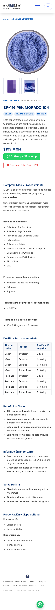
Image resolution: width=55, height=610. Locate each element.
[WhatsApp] (40, 604)
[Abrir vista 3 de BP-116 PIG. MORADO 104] (29, 86)
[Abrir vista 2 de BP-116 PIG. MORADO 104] (11, 86)
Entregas (42, 582)
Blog (15, 585)
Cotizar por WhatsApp (24, 156)
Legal (42, 585)
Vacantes (23, 585)
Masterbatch (20, 582)
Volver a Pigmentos (18, 19)
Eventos (6, 585)
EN (48, 6)
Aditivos (31, 582)
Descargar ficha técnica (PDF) (22, 165)
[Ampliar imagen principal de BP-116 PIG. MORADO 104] (27, 51)
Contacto (33, 585)
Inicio (5, 100)
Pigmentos (14, 100)
